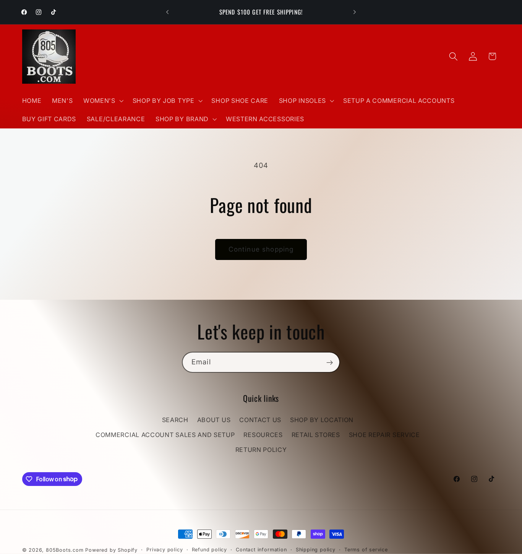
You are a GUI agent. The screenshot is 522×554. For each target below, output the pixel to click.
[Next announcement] (354, 12)
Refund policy (209, 549)
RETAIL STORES (316, 435)
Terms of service (366, 549)
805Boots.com (65, 550)
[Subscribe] (329, 362)
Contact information (261, 549)
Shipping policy (316, 549)
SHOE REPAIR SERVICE (384, 435)
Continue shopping (261, 249)
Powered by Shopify (111, 550)
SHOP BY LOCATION (321, 420)
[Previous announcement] (167, 12)
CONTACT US (260, 420)
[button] (102, 100)
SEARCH (175, 420)
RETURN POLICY (261, 449)
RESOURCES (262, 435)
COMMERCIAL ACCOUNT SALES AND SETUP (165, 435)
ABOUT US (214, 420)
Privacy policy (164, 549)
